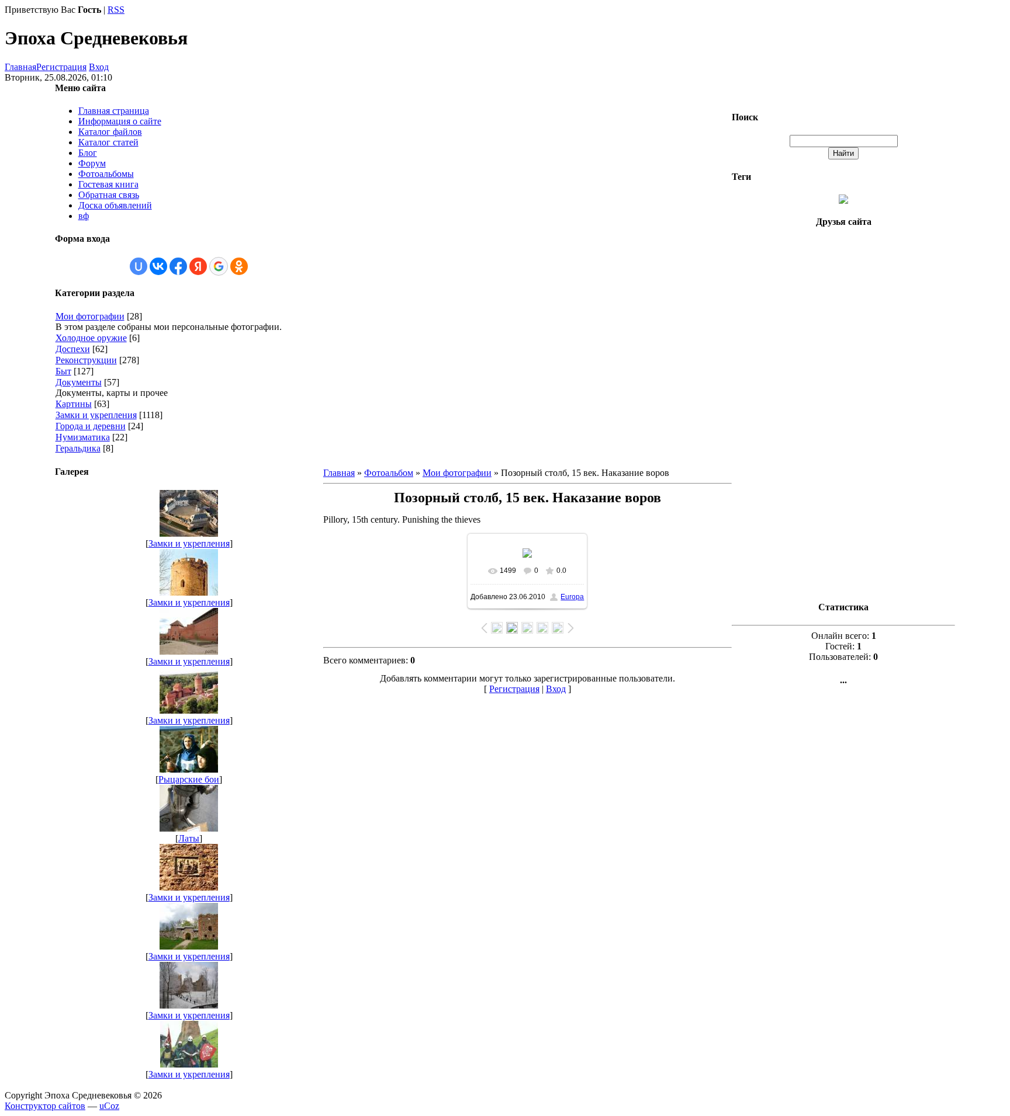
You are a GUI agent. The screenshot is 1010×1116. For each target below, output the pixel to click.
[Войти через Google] (218, 266)
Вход (99, 67)
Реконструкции (86, 360)
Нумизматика (83, 437)
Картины (74, 404)
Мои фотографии (90, 316)
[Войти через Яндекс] (198, 266)
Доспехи (73, 349)
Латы (188, 838)
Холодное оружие (91, 338)
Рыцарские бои (188, 779)
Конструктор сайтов (45, 1106)
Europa (572, 597)
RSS (116, 10)
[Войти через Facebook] (178, 266)
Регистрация (61, 67)
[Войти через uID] (138, 266)
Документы (79, 382)
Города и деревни (91, 426)
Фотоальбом (388, 473)
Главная (20, 67)
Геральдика (78, 448)
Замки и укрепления (96, 415)
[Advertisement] (843, 414)
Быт (63, 371)
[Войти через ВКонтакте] (158, 266)
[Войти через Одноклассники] (239, 266)
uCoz (109, 1106)
